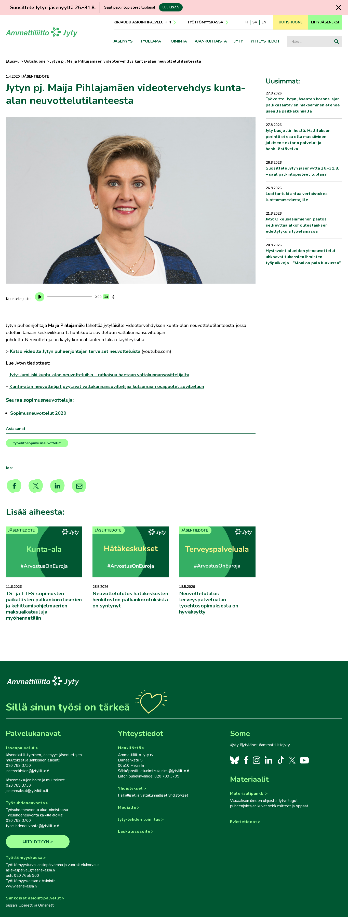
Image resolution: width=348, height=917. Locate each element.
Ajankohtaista (211, 41)
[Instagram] (256, 760)
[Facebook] (246, 760)
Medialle (127, 807)
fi (247, 22)
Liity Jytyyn (36, 841)
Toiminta (178, 41)
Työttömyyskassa (205, 22)
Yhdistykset (130, 788)
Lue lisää (171, 7)
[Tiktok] (280, 760)
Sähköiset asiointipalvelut (33, 898)
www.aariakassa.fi (21, 886)
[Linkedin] (57, 486)
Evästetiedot (243, 822)
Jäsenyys (123, 41)
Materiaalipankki (247, 793)
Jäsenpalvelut (20, 748)
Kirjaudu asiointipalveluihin (142, 22)
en (264, 22)
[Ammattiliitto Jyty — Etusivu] (41, 34)
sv (254, 22)
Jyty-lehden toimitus (139, 819)
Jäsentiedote (36, 76)
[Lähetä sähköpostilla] (79, 486)
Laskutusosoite (134, 831)
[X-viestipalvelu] (292, 760)
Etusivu (13, 61)
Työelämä (150, 41)
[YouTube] (304, 760)
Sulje (338, 7)
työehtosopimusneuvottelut (37, 443)
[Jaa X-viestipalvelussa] (35, 486)
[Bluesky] (234, 760)
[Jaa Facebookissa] (14, 486)
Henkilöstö (129, 748)
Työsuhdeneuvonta (25, 803)
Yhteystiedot (264, 41)
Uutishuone (35, 61)
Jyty (238, 41)
